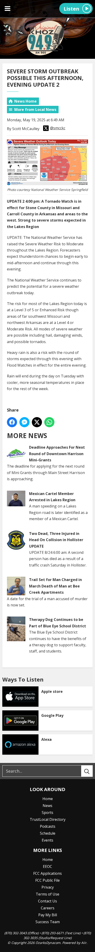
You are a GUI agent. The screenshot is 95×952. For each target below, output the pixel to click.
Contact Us (47, 901)
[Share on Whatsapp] (49, 422)
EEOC (47, 866)
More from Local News (35, 109)
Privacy (48, 887)
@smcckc (57, 127)
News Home (25, 101)
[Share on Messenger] (24, 422)
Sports (47, 812)
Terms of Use (47, 894)
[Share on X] (37, 422)
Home (47, 798)
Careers (47, 907)
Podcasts (47, 826)
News (47, 805)
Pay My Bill (47, 914)
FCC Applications (47, 873)
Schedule (47, 833)
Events (47, 840)
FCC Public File (47, 880)
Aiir (83, 942)
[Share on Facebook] (12, 422)
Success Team (48, 921)
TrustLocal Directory (47, 819)
